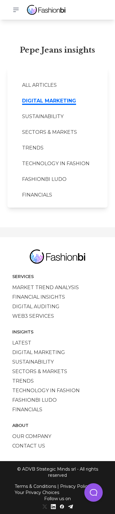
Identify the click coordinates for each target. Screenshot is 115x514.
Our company (31, 436)
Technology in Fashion (56, 163)
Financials (37, 195)
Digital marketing (49, 101)
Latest (21, 343)
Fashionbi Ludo (44, 179)
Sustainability (42, 116)
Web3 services (33, 316)
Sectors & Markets (49, 132)
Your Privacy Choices (37, 492)
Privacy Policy (75, 486)
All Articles (39, 85)
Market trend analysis (45, 287)
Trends (33, 148)
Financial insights (38, 297)
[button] (93, 492)
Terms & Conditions (35, 486)
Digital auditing (35, 306)
